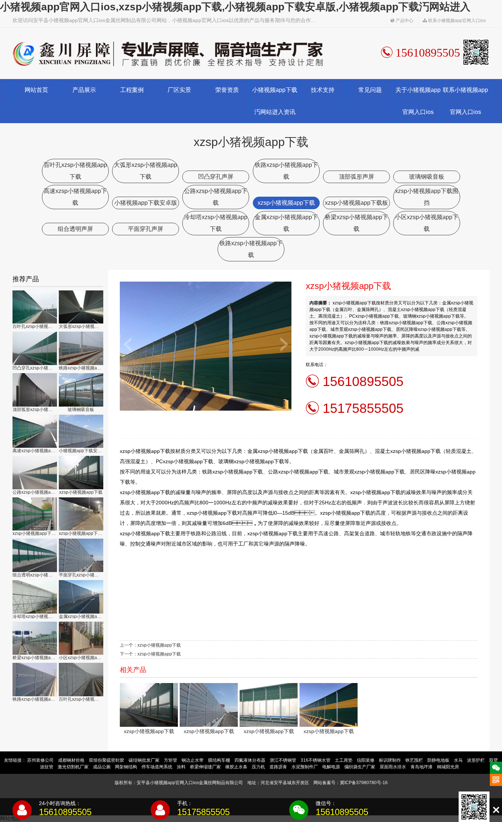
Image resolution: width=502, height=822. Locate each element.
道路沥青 (278, 766)
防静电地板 (438, 760)
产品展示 (84, 90)
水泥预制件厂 (304, 766)
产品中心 (404, 20)
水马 (458, 760)
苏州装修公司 (40, 760)
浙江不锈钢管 (283, 760)
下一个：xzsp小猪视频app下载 (150, 654)
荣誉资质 (227, 90)
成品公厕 (102, 766)
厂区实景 (179, 90)
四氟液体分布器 (249, 760)
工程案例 (132, 90)
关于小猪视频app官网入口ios (418, 101)
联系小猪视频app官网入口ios (456, 20)
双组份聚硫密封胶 (106, 760)
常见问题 (370, 90)
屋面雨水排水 (393, 766)
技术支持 (322, 90)
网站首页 (36, 90)
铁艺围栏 (414, 760)
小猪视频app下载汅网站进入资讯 (274, 101)
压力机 (258, 766)
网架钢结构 (126, 766)
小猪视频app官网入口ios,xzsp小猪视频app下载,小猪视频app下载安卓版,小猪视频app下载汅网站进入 (235, 6)
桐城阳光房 (448, 766)
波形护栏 (476, 760)
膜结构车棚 (219, 760)
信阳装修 (365, 760)
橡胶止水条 (236, 766)
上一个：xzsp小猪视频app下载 (150, 645)
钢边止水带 (193, 760)
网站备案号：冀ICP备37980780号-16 (350, 782)
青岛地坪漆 (421, 766)
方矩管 (170, 760)
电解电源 (331, 766)
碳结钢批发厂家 (144, 760)
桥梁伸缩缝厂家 (205, 766)
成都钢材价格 (71, 760)
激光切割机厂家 (73, 766)
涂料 (181, 766)
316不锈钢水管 (315, 760)
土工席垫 (343, 760)
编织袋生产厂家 (359, 766)
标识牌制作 (390, 760)
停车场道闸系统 (156, 766)
